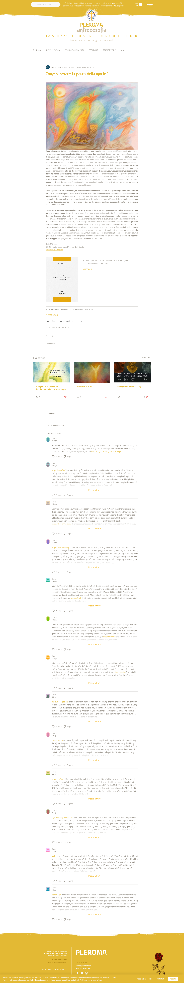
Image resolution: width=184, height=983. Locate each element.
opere (114, 3)
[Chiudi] (180, 978)
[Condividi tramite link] (53, 336)
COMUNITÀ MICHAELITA (74, 50)
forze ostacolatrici (66, 321)
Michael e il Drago (85, 386)
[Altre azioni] (136, 67)
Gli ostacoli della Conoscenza (129, 386)
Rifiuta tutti (160, 978)
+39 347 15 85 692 (83, 968)
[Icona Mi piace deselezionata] (53, 456)
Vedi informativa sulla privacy (91, 980)
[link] (139, 4)
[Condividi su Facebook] (47, 336)
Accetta (173, 978)
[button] (150, 4)
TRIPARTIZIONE (109, 50)
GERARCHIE (93, 50)
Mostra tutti (146, 357)
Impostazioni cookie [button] (144, 978)
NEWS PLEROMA (53, 50)
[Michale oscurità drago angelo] (92, 372)
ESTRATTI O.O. (64, 327)
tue (118, 3)
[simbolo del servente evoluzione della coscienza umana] (51, 372)
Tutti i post (37, 50)
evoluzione (51, 321)
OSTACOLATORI (51, 327)
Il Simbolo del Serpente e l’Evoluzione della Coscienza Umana (51, 388)
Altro (122, 50)
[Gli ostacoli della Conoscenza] (132, 372)
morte (80, 321)
